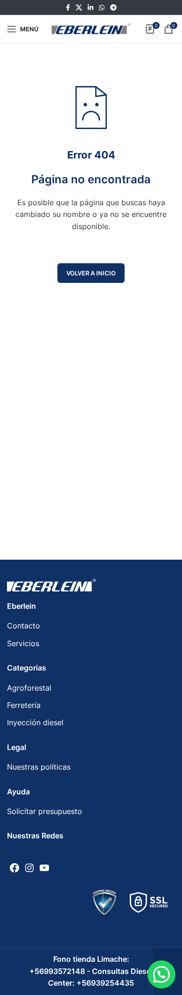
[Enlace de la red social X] (79, 7)
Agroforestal (29, 687)
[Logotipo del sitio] (91, 28)
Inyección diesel (35, 722)
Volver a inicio (91, 273)
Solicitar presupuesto (44, 811)
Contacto (23, 625)
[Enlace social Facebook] (68, 7)
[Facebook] (14, 867)
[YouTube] (44, 867)
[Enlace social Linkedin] (90, 7)
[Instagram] (29, 867)
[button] (161, 974)
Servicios (23, 643)
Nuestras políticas (38, 766)
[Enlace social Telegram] (113, 7)
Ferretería (24, 705)
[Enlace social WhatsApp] (101, 7)
